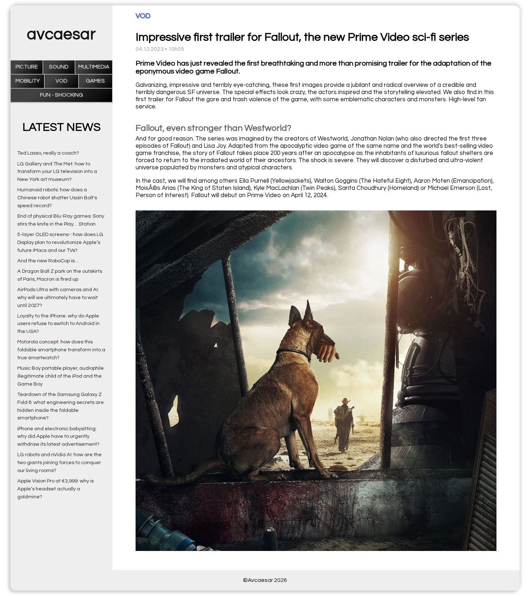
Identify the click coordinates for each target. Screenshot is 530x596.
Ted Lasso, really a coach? (48, 153)
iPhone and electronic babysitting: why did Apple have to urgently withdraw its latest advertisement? (58, 436)
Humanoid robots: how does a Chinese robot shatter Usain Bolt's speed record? (57, 197)
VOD (61, 81)
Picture (27, 67)
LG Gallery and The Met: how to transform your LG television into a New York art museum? (57, 171)
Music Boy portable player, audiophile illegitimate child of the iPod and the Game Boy (60, 376)
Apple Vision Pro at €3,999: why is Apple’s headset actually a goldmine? (55, 488)
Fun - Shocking (61, 95)
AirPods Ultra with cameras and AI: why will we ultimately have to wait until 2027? (58, 297)
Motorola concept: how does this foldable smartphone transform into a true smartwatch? (61, 349)
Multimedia (93, 67)
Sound (59, 67)
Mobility (28, 81)
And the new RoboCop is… (48, 260)
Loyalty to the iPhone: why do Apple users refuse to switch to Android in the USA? (58, 323)
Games (95, 81)
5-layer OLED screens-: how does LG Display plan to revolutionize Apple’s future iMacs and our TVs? (60, 242)
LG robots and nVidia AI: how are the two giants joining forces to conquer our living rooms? (59, 462)
